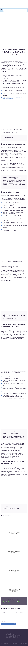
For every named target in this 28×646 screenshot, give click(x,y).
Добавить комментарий (8, 623)
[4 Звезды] (21, 601)
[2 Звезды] (10, 601)
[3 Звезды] (15, 601)
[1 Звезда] (5, 601)
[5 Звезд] (5, 602)
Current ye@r (3, 621)
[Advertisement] (14, 32)
